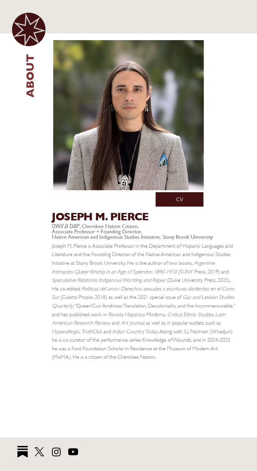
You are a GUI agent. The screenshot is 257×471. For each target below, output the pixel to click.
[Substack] (22, 452)
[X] (39, 452)
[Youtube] (73, 452)
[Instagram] (56, 452)
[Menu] (29, 29)
